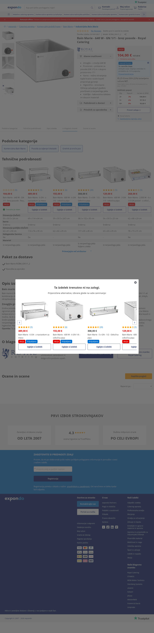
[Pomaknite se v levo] (19, 322)
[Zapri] (135, 282)
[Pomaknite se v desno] (134, 322)
